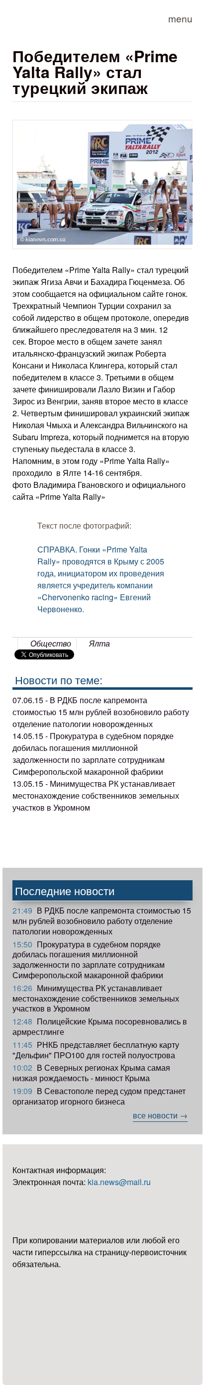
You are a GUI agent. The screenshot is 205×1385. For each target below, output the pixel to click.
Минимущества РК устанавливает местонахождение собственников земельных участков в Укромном (95, 998)
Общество (50, 643)
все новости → (160, 1115)
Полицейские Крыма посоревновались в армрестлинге (99, 1026)
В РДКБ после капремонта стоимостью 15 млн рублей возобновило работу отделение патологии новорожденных (101, 921)
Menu (180, 18)
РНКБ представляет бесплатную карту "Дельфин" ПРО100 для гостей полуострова (95, 1050)
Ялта (99, 643)
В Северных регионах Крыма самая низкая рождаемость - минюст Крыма (91, 1073)
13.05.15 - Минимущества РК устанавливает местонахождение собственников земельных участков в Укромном (95, 795)
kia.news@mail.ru (119, 1182)
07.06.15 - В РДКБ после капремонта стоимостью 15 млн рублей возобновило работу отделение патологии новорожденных (100, 712)
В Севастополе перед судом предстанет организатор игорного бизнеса (99, 1096)
